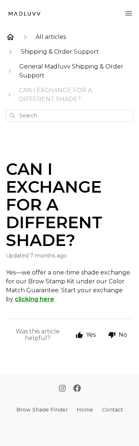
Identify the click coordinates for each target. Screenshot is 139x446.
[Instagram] (62, 389)
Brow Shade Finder (42, 409)
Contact (112, 409)
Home (85, 409)
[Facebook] (77, 389)
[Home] (10, 37)
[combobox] (69, 116)
